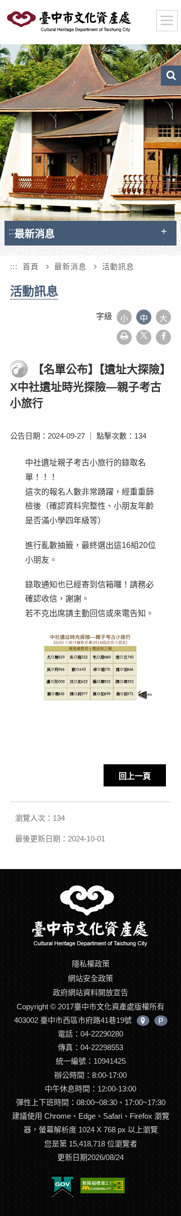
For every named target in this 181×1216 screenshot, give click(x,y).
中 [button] (144, 318)
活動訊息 (118, 266)
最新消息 (70, 266)
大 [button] (163, 318)
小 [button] (124, 318)
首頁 (31, 266)
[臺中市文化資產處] (90, 915)
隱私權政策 (91, 963)
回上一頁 (135, 776)
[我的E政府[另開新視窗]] (62, 1187)
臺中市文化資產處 (85, 24)
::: (12, 231)
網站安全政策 (90, 978)
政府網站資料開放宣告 (90, 992)
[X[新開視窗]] (143, 337)
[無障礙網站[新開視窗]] (102, 1187)
